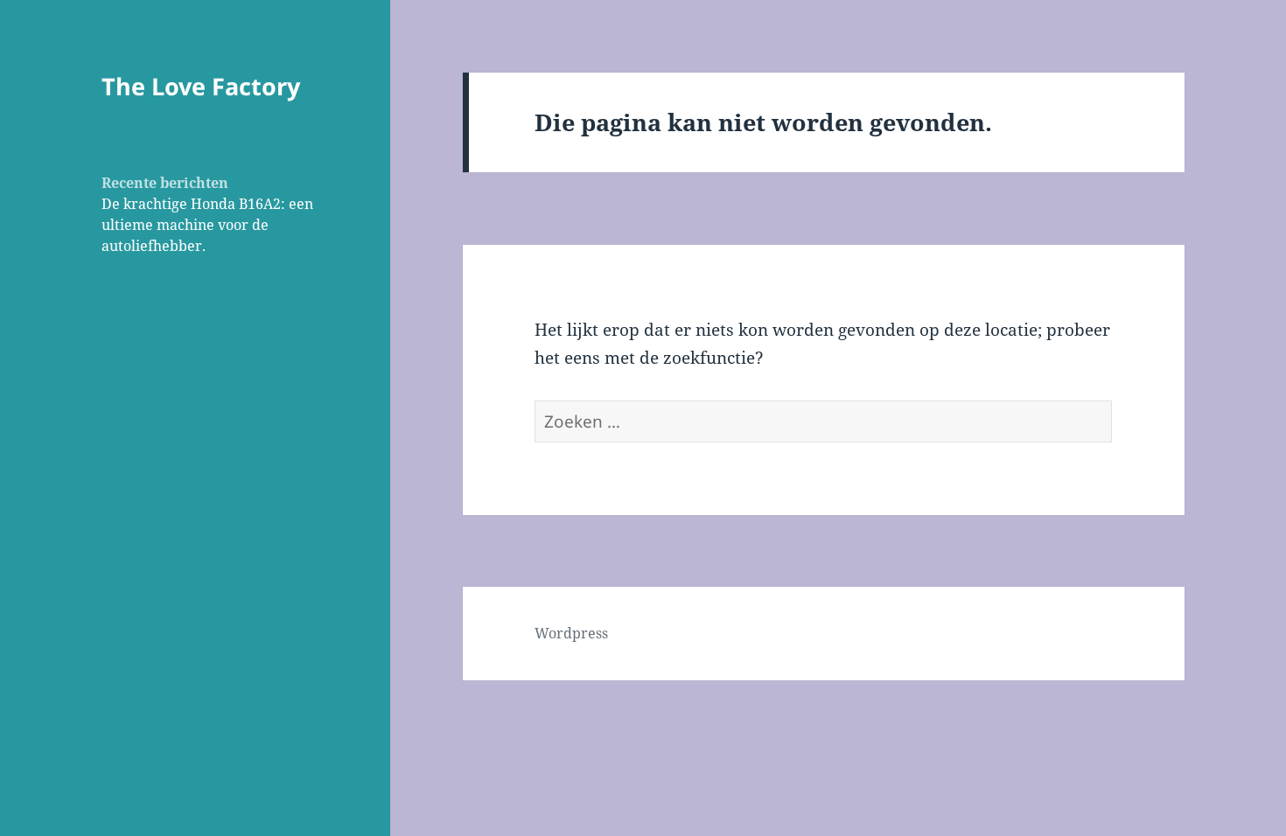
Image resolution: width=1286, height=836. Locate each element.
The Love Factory (200, 86)
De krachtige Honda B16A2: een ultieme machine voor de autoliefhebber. (207, 224)
